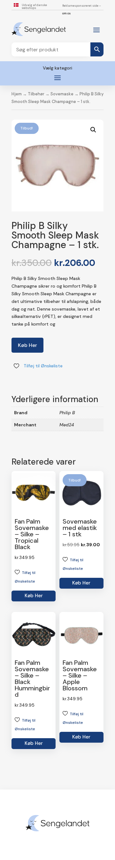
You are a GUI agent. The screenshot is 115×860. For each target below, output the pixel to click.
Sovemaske (61, 94)
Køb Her (27, 345)
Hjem (17, 94)
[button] (93, 130)
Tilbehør (36, 94)
